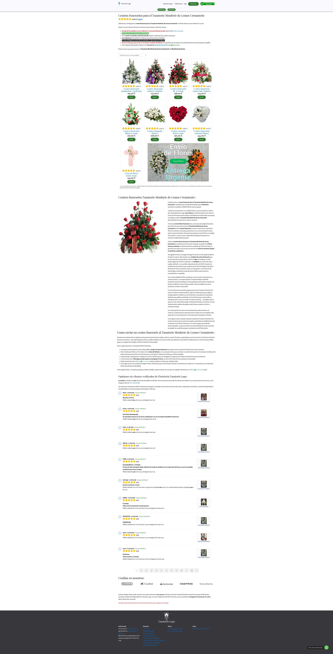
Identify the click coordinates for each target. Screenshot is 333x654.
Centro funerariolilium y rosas (131, 132)
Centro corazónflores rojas (178, 132)
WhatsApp (175, 45)
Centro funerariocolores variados (155, 89)
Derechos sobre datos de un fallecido (154, 640)
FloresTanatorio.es (132, 629)
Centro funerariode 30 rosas (178, 89)
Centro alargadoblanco (154, 132)
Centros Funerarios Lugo (175, 631)
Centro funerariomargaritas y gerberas (131, 89)
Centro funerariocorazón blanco (202, 132)
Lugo (185, 4)
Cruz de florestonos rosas (131, 174)
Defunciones (178, 4)
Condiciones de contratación (151, 638)
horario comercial (177, 31)
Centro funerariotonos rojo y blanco (201, 89)
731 (192, 570)
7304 (140, 19)
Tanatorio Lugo (126, 4)
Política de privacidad (149, 636)
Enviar (131, 97)
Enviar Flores (161, 9)
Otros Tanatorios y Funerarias (201, 629)
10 (181, 570)
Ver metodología (135, 383)
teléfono (137, 361)
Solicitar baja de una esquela (151, 643)
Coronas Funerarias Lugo (175, 629)
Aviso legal (146, 629)
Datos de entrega (148, 631)
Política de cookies (148, 633)
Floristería (193, 4)
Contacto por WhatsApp (150, 645)
